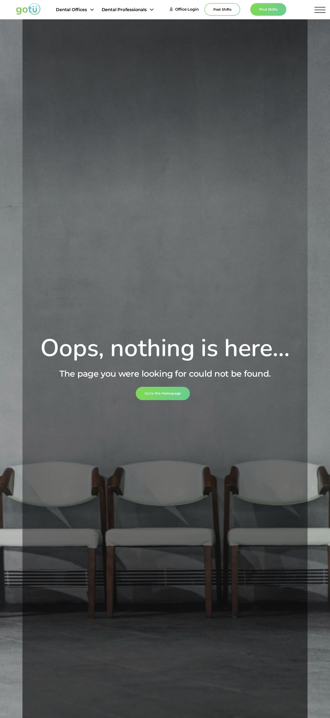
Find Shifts (268, 9)
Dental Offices (71, 9)
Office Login (187, 9)
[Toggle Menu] (320, 9)
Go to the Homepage (163, 393)
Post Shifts (222, 9)
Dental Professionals (124, 9)
